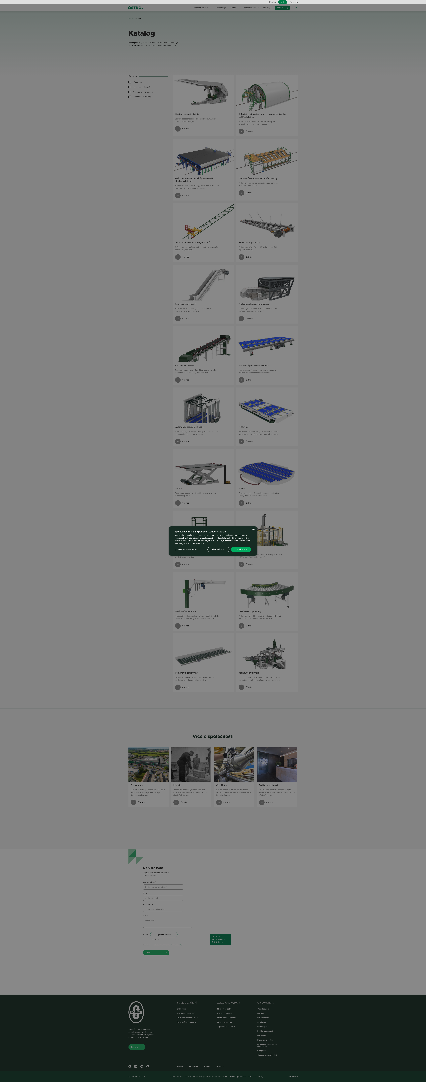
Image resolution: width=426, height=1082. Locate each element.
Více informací (198, 543)
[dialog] (213, 541)
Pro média (294, 2)
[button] (186, 549)
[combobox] (253, 529)
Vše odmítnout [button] (218, 549)
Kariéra (283, 2)
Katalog (272, 2)
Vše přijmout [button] (241, 549)
